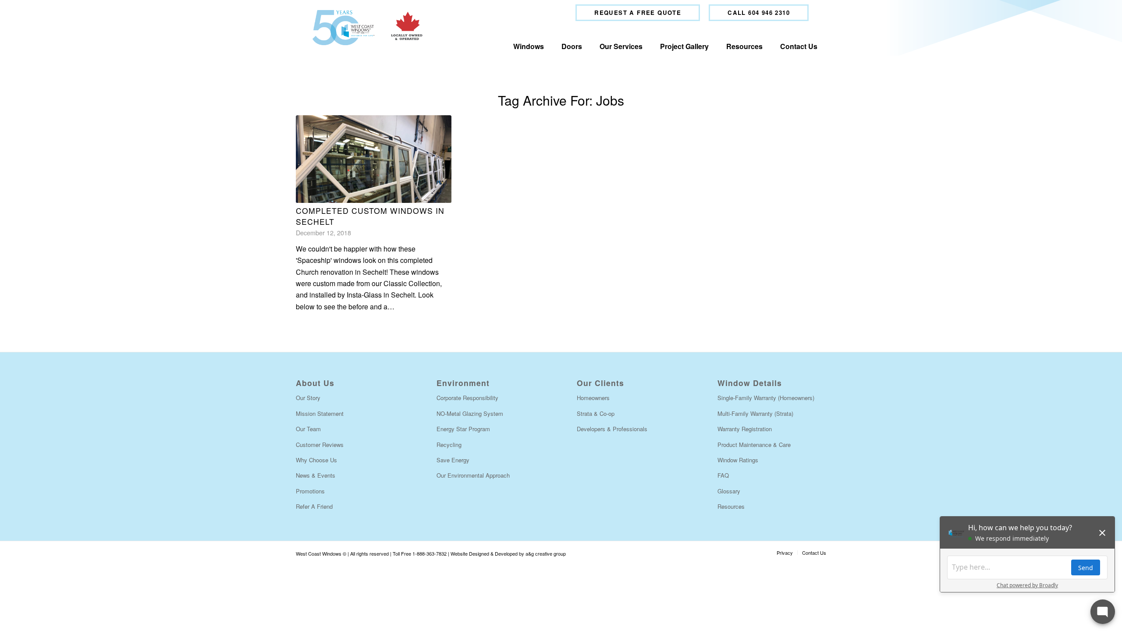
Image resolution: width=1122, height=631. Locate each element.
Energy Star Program (463, 429)
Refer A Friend (314, 506)
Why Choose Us (316, 460)
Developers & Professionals (612, 429)
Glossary (728, 491)
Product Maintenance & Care (754, 444)
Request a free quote (637, 12)
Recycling (449, 444)
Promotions (310, 491)
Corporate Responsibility (467, 397)
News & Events (315, 475)
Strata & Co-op (595, 413)
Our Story (308, 397)
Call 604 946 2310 (759, 12)
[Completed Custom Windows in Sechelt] (373, 159)
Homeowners (593, 397)
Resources (731, 506)
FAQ (723, 475)
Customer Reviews (320, 444)
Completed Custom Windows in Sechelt (370, 216)
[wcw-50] (365, 27)
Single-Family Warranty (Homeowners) (765, 397)
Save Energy (453, 460)
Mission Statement (320, 413)
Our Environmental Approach (473, 475)
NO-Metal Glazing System (470, 413)
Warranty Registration (744, 429)
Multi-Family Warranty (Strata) (755, 413)
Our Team (308, 429)
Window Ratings (737, 460)
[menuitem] (637, 12)
